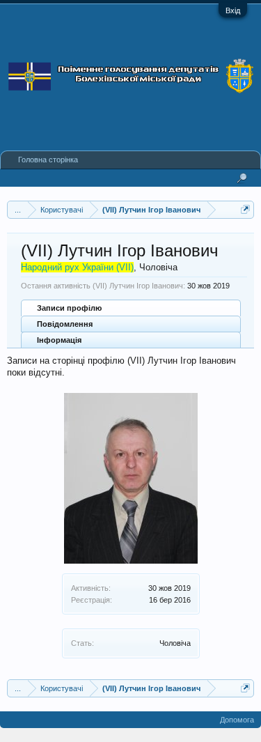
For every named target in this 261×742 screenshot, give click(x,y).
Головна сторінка (48, 159)
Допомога (237, 720)
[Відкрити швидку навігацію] (245, 209)
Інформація (59, 340)
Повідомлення (65, 324)
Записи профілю (69, 308)
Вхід (233, 10)
